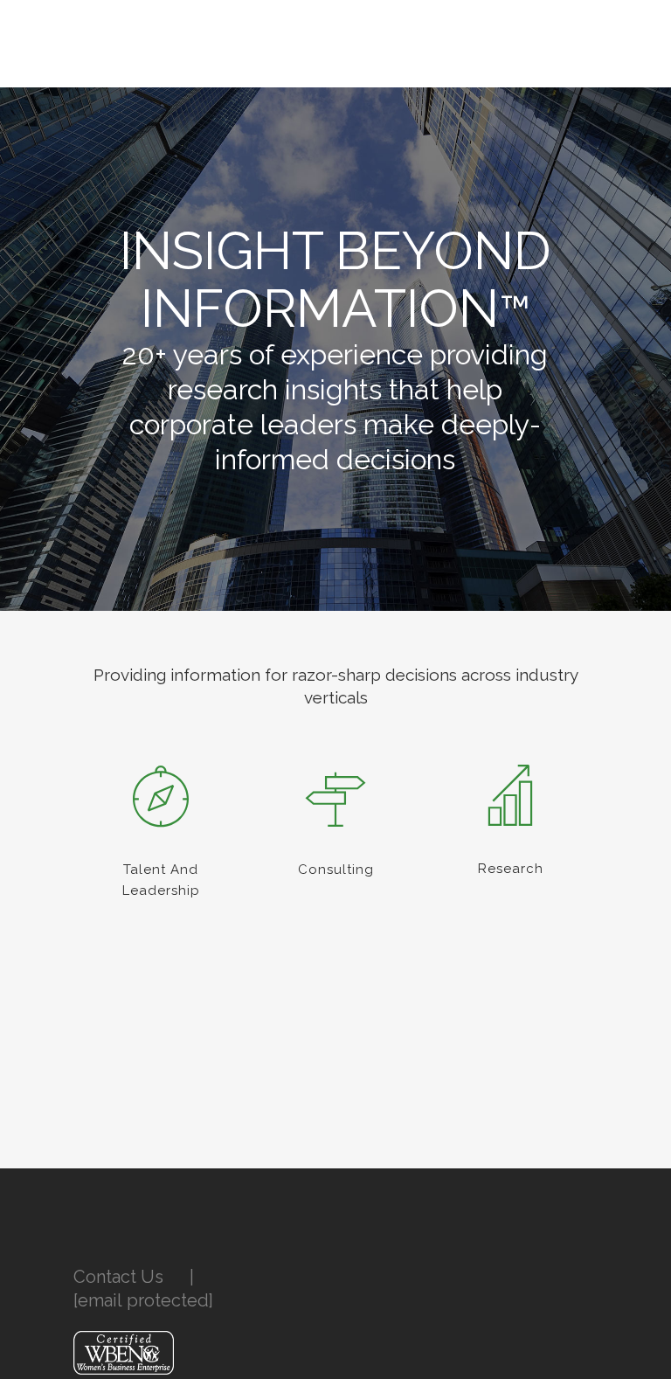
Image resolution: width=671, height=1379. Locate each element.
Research (510, 869)
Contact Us (118, 1276)
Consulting (336, 869)
